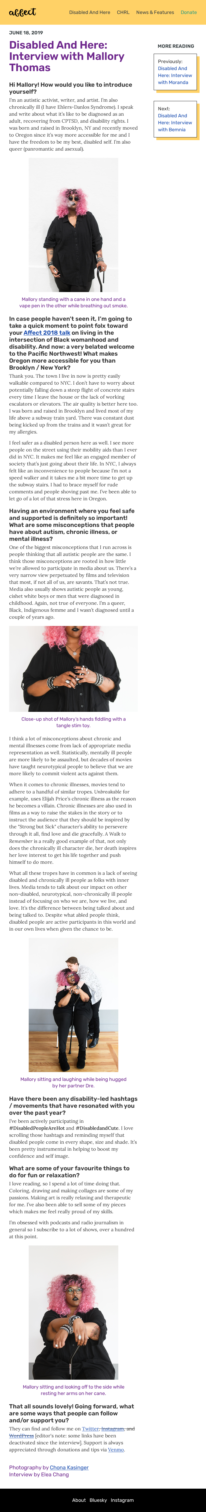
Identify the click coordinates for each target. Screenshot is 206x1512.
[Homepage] (22, 12)
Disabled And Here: (58, 45)
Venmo (116, 1450)
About (79, 1500)
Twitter (90, 1429)
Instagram (112, 1429)
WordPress (21, 1436)
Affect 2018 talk (47, 332)
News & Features (155, 12)
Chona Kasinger (69, 1467)
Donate (189, 12)
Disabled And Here (89, 12)
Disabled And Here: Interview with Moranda (175, 75)
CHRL (123, 12)
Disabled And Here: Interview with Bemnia (175, 123)
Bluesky (98, 1500)
